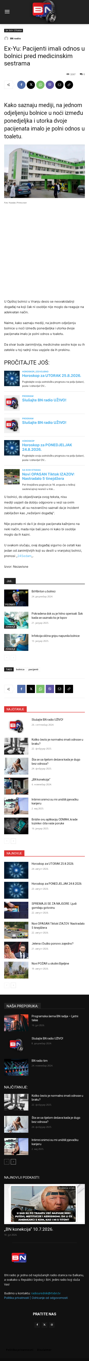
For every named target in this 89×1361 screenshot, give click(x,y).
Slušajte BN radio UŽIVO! (47, 719)
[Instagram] (51, 1324)
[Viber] (50, 85)
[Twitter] (44, 1324)
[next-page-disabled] (13, 657)
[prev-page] (6, 657)
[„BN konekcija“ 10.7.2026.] (44, 1204)
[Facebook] (21, 85)
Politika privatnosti (16, 1297)
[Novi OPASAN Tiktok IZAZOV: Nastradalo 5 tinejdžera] (16, 930)
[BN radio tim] (16, 1067)
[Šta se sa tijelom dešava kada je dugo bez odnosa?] (16, 766)
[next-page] (13, 841)
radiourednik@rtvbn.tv (45, 1293)
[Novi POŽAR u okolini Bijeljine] (16, 970)
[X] (31, 85)
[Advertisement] (44, 253)
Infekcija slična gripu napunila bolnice (56, 635)
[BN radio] (7, 38)
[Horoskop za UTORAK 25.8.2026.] (16, 870)
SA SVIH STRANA (13, 30)
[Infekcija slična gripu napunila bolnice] (16, 642)
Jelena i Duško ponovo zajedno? (52, 943)
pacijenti (33, 669)
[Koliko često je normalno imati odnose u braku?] (16, 746)
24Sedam (24, 556)
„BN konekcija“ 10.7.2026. (28, 1229)
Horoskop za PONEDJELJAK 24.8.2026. (57, 883)
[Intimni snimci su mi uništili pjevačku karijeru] (16, 806)
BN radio (15, 38)
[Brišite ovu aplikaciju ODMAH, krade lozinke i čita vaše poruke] (16, 826)
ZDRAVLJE (10, 626)
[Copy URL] (69, 85)
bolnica (20, 669)
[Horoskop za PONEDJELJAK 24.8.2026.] (16, 890)
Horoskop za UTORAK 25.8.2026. (53, 863)
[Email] (59, 85)
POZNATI (10, 604)
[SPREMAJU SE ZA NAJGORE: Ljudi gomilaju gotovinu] (16, 910)
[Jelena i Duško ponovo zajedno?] (16, 950)
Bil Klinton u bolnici (43, 591)
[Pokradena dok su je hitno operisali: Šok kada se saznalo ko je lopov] (16, 620)
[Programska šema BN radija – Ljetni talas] (16, 1022)
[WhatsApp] (40, 85)
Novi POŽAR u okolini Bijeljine (50, 963)
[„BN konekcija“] (16, 786)
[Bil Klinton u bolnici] (16, 598)
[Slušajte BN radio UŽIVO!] (16, 726)
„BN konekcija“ (41, 779)
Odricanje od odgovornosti (50, 1297)
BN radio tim (40, 1060)
